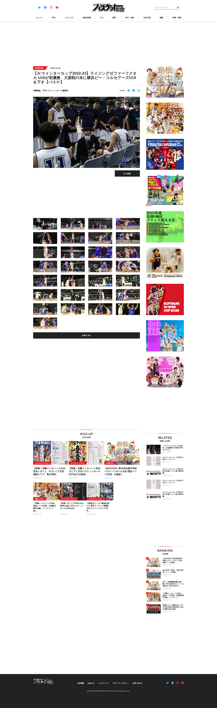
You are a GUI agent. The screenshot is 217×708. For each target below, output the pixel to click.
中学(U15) (39, 68)
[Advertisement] (108, 42)
